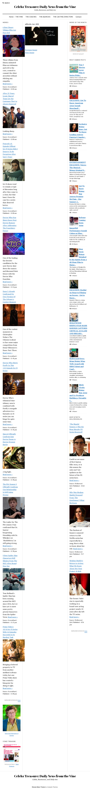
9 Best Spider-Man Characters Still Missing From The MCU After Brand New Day (10, 560)
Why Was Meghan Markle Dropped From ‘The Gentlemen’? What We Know (76, 497)
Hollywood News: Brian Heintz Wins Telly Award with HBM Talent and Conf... (77, 363)
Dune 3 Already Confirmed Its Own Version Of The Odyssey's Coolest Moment (9, 296)
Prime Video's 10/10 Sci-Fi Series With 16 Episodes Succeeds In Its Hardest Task (10, 632)
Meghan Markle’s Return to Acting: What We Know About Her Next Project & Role (76, 565)
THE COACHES (30, 17)
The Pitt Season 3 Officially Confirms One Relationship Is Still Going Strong (10, 489)
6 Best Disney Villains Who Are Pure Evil (9, 30)
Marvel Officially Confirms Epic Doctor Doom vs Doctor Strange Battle (9, 439)
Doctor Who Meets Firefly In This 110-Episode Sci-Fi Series (10, 367)
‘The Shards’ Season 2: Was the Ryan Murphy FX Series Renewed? (76, 428)
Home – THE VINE (16, 17)
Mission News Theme (38, 787)
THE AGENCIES (44, 17)
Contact (79, 17)
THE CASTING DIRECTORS (63, 17)
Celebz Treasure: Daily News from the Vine (45, 7)
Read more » (8, 83)
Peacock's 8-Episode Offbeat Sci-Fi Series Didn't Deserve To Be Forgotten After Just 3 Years (10, 150)
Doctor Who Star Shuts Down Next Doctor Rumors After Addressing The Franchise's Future (10, 224)
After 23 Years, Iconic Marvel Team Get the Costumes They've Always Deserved (10, 98)
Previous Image (31, 50)
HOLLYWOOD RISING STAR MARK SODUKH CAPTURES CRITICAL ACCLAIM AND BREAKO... (78, 328)
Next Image (29, 52)
